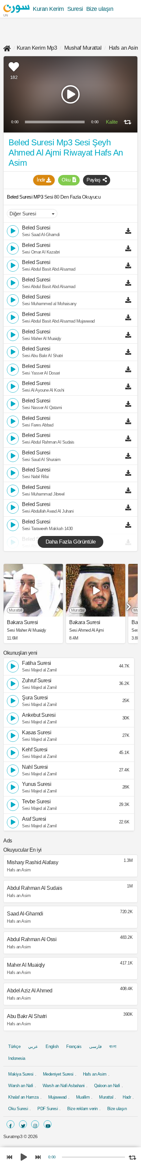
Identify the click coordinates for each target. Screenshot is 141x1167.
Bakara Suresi (22, 622)
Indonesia (16, 1058)
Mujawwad (57, 1097)
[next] (128, 604)
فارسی (95, 1046)
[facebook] (10, 1124)
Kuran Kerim (48, 9)
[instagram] (35, 1124)
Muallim (83, 1097)
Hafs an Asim (124, 48)
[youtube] (47, 1124)
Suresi (75, 9)
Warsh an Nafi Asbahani (64, 1085)
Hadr (127, 1097)
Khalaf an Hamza (23, 1097)
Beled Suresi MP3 (25, 197)
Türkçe (14, 1046)
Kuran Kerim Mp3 (37, 48)
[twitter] (23, 1124)
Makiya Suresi (20, 1074)
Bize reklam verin (82, 1108)
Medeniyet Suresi (58, 1074)
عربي (33, 1046)
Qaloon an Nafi (107, 1085)
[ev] (7, 48)
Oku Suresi (18, 1108)
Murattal (106, 1097)
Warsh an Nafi (20, 1085)
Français (73, 1046)
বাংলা (112, 1046)
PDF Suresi (47, 1108)
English (52, 1046)
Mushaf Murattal (83, 48)
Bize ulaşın (99, 9)
